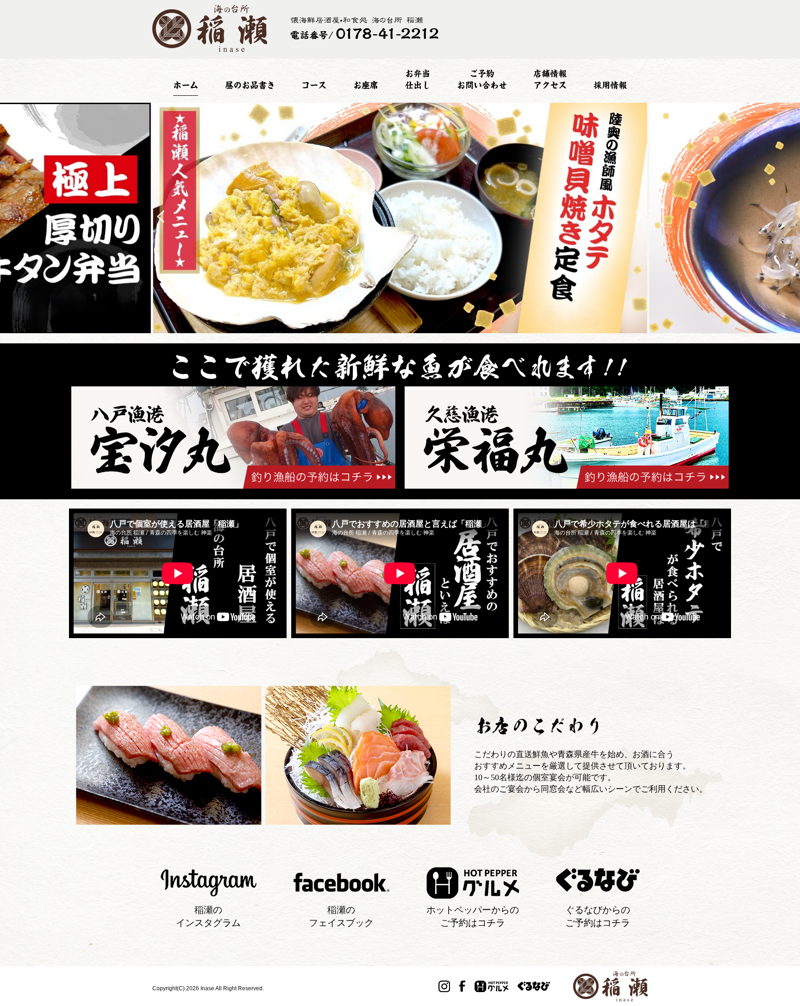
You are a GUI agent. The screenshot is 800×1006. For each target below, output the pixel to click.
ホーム (185, 85)
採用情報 (610, 85)
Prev (160, 217)
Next (639, 217)
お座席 (365, 85)
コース (313, 85)
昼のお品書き (250, 85)
